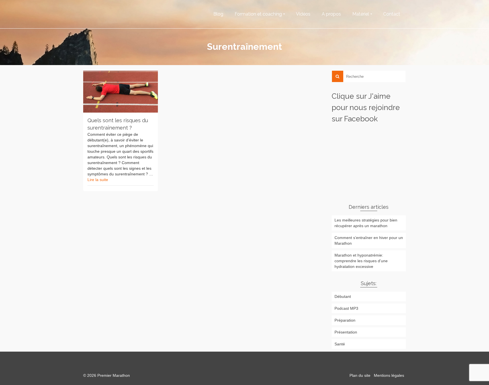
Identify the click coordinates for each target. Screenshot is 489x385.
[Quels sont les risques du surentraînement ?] (120, 92)
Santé (339, 344)
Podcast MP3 (346, 308)
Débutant (342, 296)
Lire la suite (97, 179)
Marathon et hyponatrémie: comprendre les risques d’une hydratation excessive (361, 261)
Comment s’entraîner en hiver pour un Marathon (368, 240)
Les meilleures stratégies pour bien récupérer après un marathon (365, 223)
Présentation (345, 332)
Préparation (344, 320)
